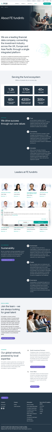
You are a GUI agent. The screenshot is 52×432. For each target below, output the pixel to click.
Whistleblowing (29, 419)
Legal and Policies (30, 411)
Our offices (3, 406)
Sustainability (29, 415)
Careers (15, 404)
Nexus (35, 3)
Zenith (41, 413)
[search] (50, 1)
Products (17, 3)
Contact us (4, 397)
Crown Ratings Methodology (32, 406)
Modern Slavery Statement (32, 413)
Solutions (23, 3)
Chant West (42, 406)
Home (2, 7)
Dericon (41, 407)
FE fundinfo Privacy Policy (32, 410)
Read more (3, 196)
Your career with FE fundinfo (7, 338)
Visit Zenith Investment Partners (37, 366)
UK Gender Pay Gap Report (32, 417)
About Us (6, 7)
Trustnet (41, 411)
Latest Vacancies (17, 406)
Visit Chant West (34, 386)
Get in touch (46, 3)
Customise (25, 222)
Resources (30, 3)
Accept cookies (41, 222)
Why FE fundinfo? (30, 420)
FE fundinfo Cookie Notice (32, 408)
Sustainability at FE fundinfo (7, 259)
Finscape (41, 409)
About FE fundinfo (30, 404)
